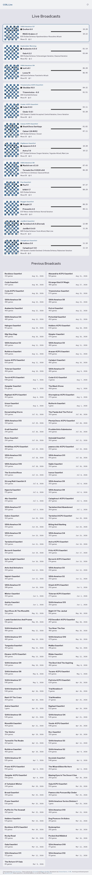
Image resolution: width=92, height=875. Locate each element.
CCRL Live (7, 5)
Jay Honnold (8, 873)
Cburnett (35, 871)
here (50, 873)
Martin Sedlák (45, 871)
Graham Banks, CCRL (65, 871)
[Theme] (87, 4)
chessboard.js (16, 871)
